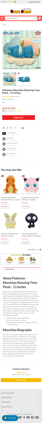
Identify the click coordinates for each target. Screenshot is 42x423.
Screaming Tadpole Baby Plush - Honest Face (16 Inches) (31, 235)
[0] (3, 127)
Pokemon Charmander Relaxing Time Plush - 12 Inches (10, 199)
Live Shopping (11, 133)
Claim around (12, 111)
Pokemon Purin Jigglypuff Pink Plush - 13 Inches (30, 199)
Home (4, 25)
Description (9, 269)
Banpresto (10, 99)
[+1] (18, 127)
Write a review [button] (21, 380)
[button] (6, 96)
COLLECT (7, 2)
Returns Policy (11, 148)
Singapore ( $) (34, 2)
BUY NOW (5, 206)
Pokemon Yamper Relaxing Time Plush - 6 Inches (9, 235)
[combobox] (21, 18)
